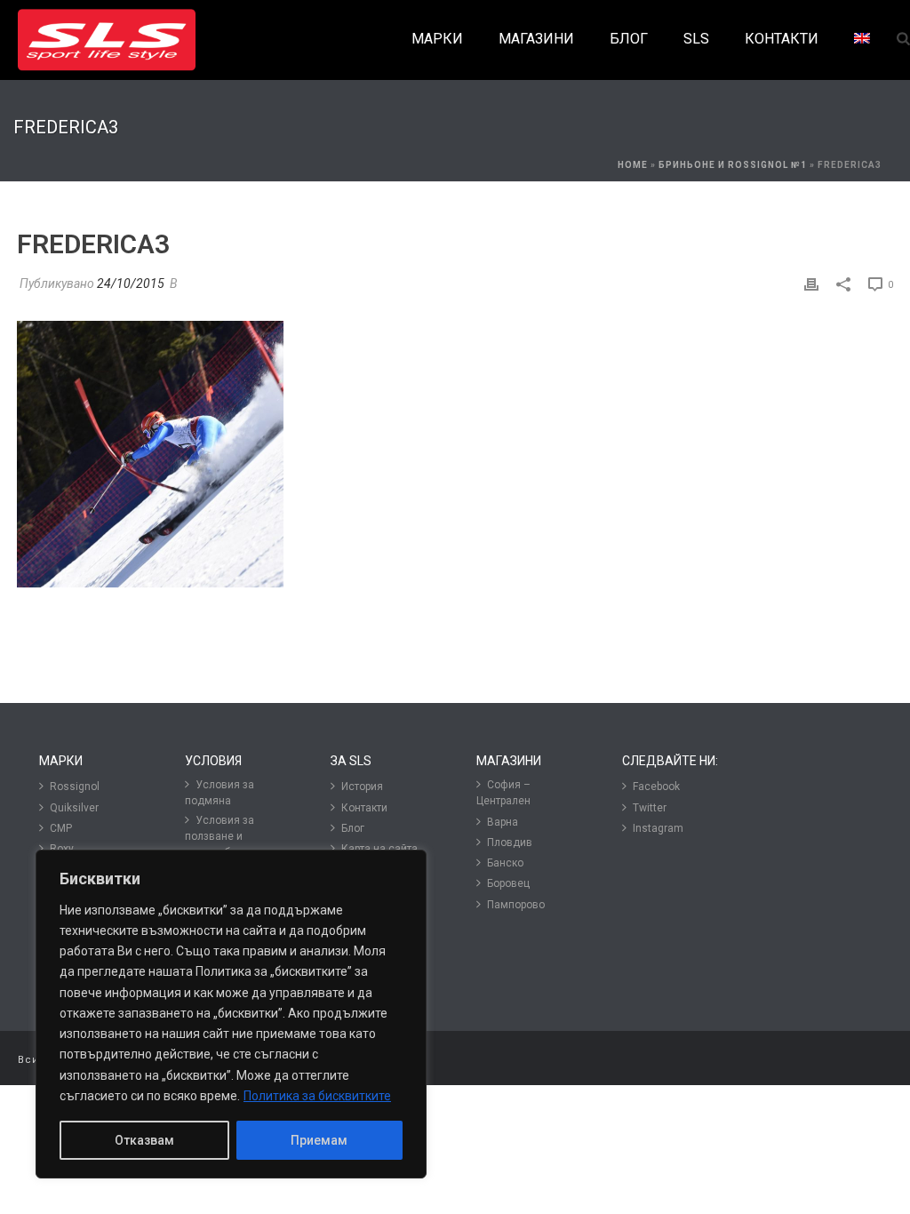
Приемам (319, 1140)
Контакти (364, 808)
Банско (505, 863)
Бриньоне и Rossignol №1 (733, 165)
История (362, 786)
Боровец (508, 883)
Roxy (62, 849)
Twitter (650, 808)
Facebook (656, 786)
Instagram (658, 828)
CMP (61, 828)
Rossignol (75, 786)
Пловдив (509, 842)
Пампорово (516, 905)
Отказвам (144, 1140)
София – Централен (503, 793)
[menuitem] (862, 39)
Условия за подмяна (219, 793)
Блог (352, 828)
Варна (502, 822)
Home (633, 165)
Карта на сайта (379, 849)
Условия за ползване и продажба (219, 836)
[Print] (811, 284)
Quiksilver (74, 808)
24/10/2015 (130, 283)
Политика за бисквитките (317, 1096)
